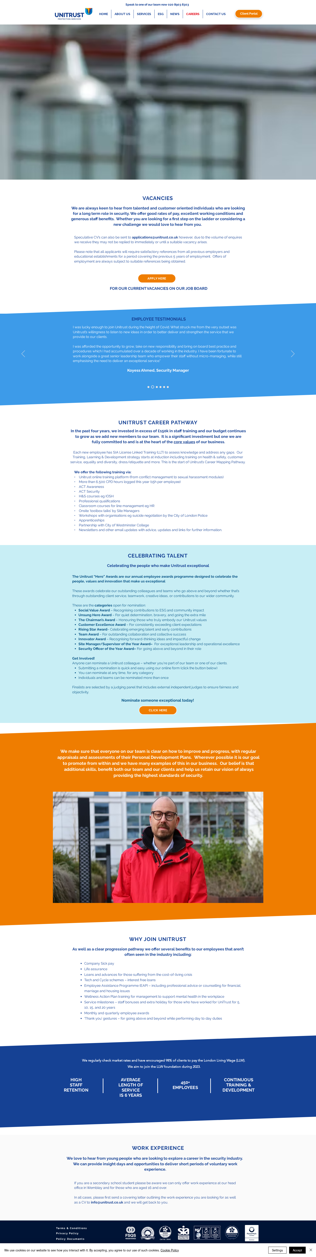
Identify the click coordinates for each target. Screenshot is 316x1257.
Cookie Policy (170, 1250)
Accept (297, 1250)
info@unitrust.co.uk (107, 1202)
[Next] (293, 354)
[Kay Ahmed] (152, 387)
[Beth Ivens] (164, 387)
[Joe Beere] (168, 387)
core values (184, 442)
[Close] (310, 1250)
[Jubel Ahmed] (160, 387)
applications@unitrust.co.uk (155, 237)
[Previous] (23, 354)
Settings (277, 1250)
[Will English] (156, 386)
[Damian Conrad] (148, 387)
